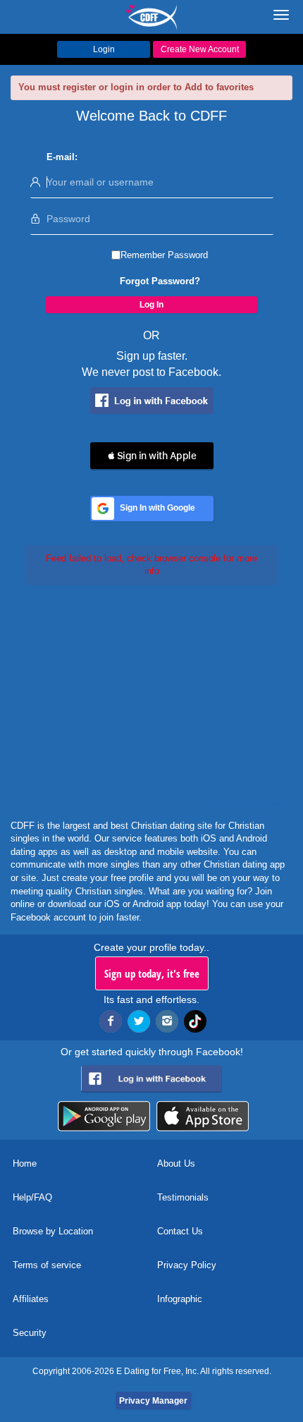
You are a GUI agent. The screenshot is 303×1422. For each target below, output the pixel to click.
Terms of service (47, 1265)
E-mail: (62, 157)
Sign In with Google (157, 508)
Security (30, 1332)
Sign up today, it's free (151, 973)
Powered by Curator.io (242, 802)
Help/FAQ (32, 1197)
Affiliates (31, 1299)
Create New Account (200, 49)
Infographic (179, 1299)
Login (104, 49)
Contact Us (180, 1231)
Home (25, 1163)
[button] (151, 455)
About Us (176, 1163)
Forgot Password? (160, 281)
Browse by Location (53, 1231)
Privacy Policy (186, 1265)
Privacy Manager (153, 1401)
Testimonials (183, 1197)
